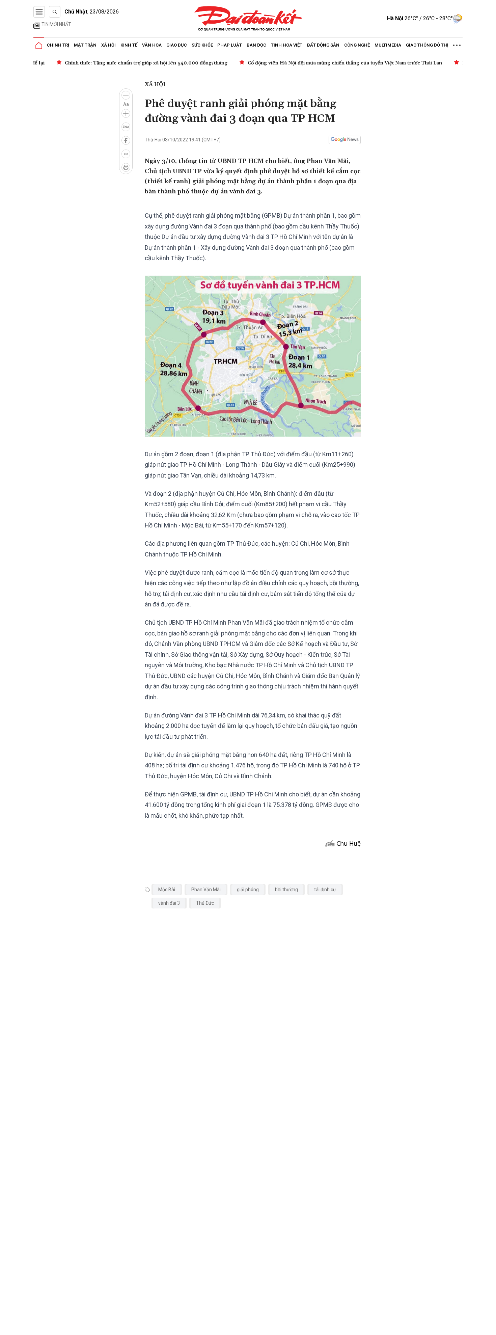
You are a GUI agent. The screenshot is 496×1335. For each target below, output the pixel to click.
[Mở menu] (39, 12)
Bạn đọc (256, 45)
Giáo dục (176, 45)
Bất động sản (323, 45)
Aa (126, 104)
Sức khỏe (202, 45)
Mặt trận (85, 45)
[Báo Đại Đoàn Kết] (248, 18)
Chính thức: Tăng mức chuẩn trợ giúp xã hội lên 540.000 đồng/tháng (127, 63)
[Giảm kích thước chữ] (125, 95)
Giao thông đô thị (427, 45)
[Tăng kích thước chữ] (125, 113)
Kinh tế (128, 45)
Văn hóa (152, 45)
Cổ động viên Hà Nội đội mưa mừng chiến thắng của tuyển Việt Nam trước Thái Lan (325, 63)
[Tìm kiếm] (54, 12)
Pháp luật (229, 45)
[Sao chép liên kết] (126, 154)
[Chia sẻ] (490, 1326)
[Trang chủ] (38, 45)
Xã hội (108, 45)
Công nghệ (357, 45)
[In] (126, 167)
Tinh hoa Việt (286, 45)
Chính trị (58, 45)
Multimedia (388, 45)
